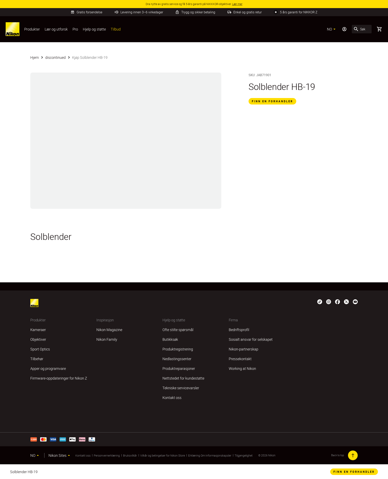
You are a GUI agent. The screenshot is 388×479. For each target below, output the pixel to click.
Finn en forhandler (272, 101)
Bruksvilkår (130, 455)
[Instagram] (328, 301)
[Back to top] (353, 455)
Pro (75, 29)
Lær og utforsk (56, 29)
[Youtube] (355, 301)
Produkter (32, 29)
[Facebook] (337, 301)
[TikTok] (319, 301)
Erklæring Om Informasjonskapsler (209, 455)
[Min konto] (344, 29)
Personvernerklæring (107, 455)
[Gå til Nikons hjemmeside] (12, 29)
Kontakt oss (83, 455)
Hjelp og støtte (94, 29)
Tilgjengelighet (244, 455)
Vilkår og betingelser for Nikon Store (162, 455)
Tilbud (116, 29)
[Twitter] (346, 301)
